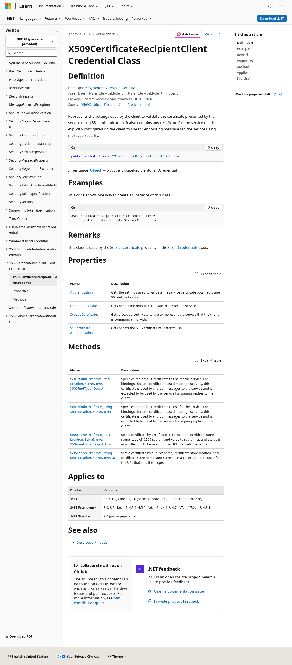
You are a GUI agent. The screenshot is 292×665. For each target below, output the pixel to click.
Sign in (281, 6)
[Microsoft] (8, 6)
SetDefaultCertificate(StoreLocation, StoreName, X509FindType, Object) (90, 384)
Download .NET (272, 18)
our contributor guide (97, 600)
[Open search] (269, 6)
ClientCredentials (183, 247)
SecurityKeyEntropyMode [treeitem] (28, 152)
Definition (245, 42)
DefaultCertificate (83, 306)
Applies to (244, 72)
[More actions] (220, 34)
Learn (73, 34)
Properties (245, 60)
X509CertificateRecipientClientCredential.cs (114, 104)
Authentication (81, 292)
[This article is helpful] (275, 94)
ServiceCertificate (125, 247)
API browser (105, 34)
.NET (86, 34)
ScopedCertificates (84, 314)
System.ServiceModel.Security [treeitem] (32, 63)
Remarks (243, 55)
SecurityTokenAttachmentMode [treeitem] (33, 185)
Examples (244, 48)
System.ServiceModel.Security (112, 88)
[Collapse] (57, 30)
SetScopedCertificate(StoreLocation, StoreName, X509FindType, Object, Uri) (90, 439)
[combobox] (31, 42)
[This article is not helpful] (280, 94)
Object (95, 170)
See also (243, 78)
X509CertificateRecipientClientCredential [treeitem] (35, 280)
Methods (243, 66)
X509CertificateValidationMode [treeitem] (32, 307)
